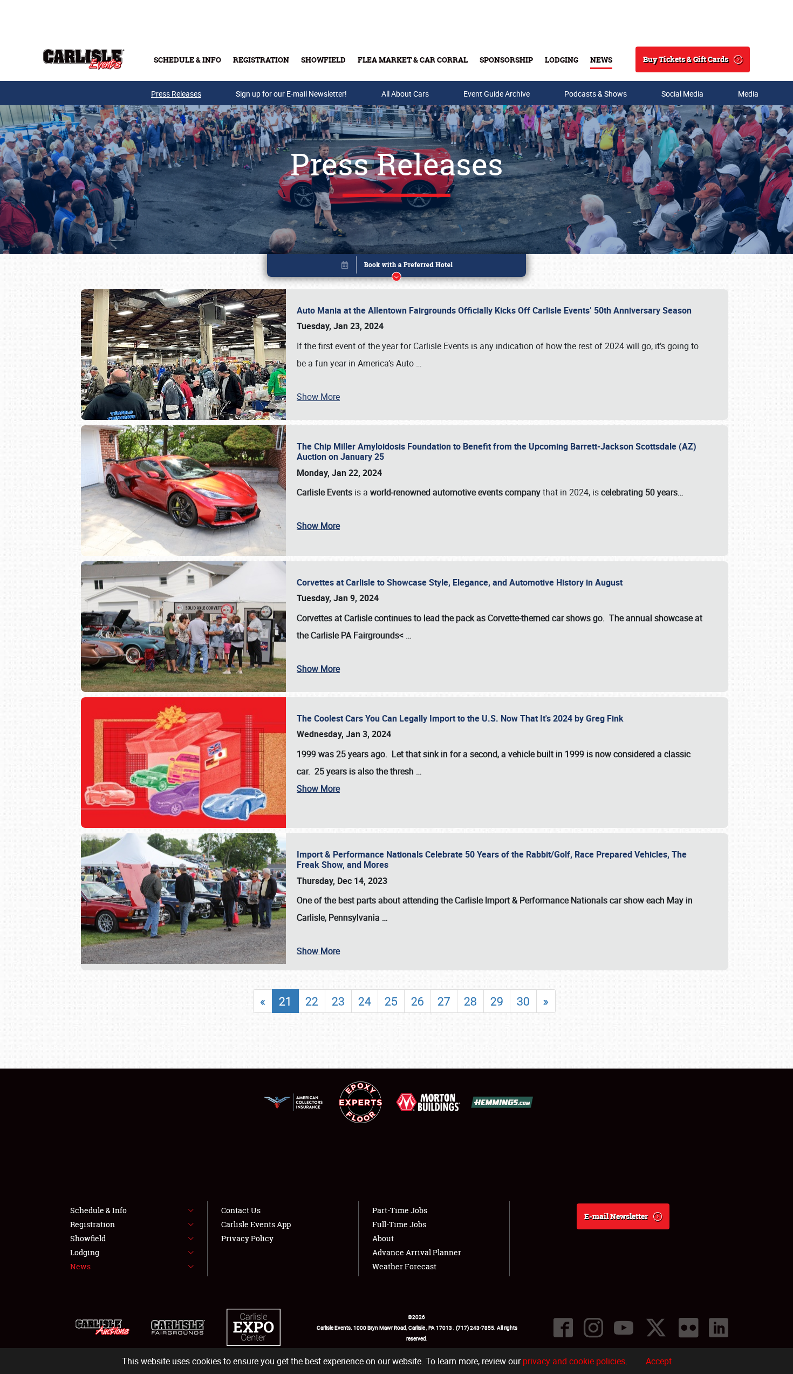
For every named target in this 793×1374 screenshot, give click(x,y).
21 (285, 1001)
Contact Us (241, 1210)
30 (523, 1001)
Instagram (593, 1327)
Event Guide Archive (496, 94)
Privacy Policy (247, 1238)
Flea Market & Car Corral (413, 60)
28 (470, 1001)
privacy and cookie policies (574, 1361)
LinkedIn (718, 1327)
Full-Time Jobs (399, 1224)
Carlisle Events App (256, 1224)
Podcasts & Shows (595, 94)
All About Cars (405, 94)
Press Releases (176, 94)
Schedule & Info (187, 60)
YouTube (623, 1327)
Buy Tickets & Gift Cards (685, 59)
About (383, 1238)
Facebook (563, 1327)
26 (417, 1001)
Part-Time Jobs (399, 1210)
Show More (318, 397)
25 (391, 1001)
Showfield (323, 60)
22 (311, 1001)
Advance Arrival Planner (416, 1252)
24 (364, 1001)
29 (496, 1001)
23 (338, 1001)
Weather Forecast (404, 1266)
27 (443, 1001)
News (601, 60)
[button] (396, 267)
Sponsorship (506, 60)
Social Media (682, 94)
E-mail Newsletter (616, 1216)
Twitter (656, 1327)
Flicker (688, 1327)
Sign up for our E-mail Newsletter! (291, 94)
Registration (261, 60)
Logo (84, 59)
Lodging (561, 60)
